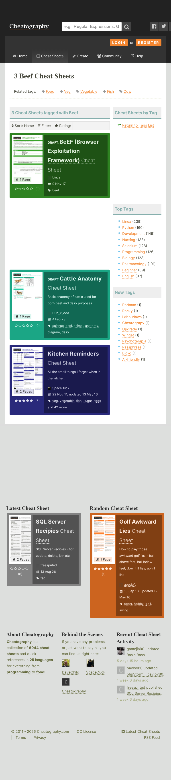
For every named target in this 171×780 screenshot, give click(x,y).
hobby (139, 604)
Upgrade (129, 329)
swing (123, 610)
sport (128, 604)
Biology (128, 258)
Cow (127, 91)
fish (79, 401)
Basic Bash (136, 655)
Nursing (128, 239)
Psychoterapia (134, 341)
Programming (133, 252)
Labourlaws (132, 317)
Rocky (127, 311)
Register (148, 42)
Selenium (129, 246)
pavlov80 (134, 668)
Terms (21, 737)
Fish (110, 91)
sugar (87, 401)
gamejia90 (135, 649)
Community (111, 56)
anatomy (91, 326)
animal (78, 326)
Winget (128, 335)
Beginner (129, 270)
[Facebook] (154, 26)
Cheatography (19, 641)
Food (50, 91)
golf (148, 604)
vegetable (67, 401)
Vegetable (88, 91)
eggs (97, 401)
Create (82, 56)
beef (55, 190)
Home (21, 56)
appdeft (130, 584)
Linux (126, 221)
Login (119, 42)
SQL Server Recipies (144, 693)
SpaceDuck (60, 388)
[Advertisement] (85, 8)
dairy (65, 332)
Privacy (40, 737)
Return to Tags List (138, 125)
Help (138, 56)
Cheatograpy (133, 323)
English (128, 276)
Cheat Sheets (51, 56)
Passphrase (131, 347)
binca (56, 177)
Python (128, 227)
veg (55, 401)
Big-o (126, 353)
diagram (54, 332)
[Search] (126, 26)
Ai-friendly (131, 359)
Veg (67, 91)
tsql (43, 578)
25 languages (41, 659)
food (40, 672)
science (58, 326)
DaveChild (70, 672)
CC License (86, 731)
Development (133, 233)
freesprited (49, 565)
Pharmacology (134, 264)
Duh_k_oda (60, 313)
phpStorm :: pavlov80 (145, 674)
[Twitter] (163, 26)
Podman (129, 305)
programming (19, 672)
